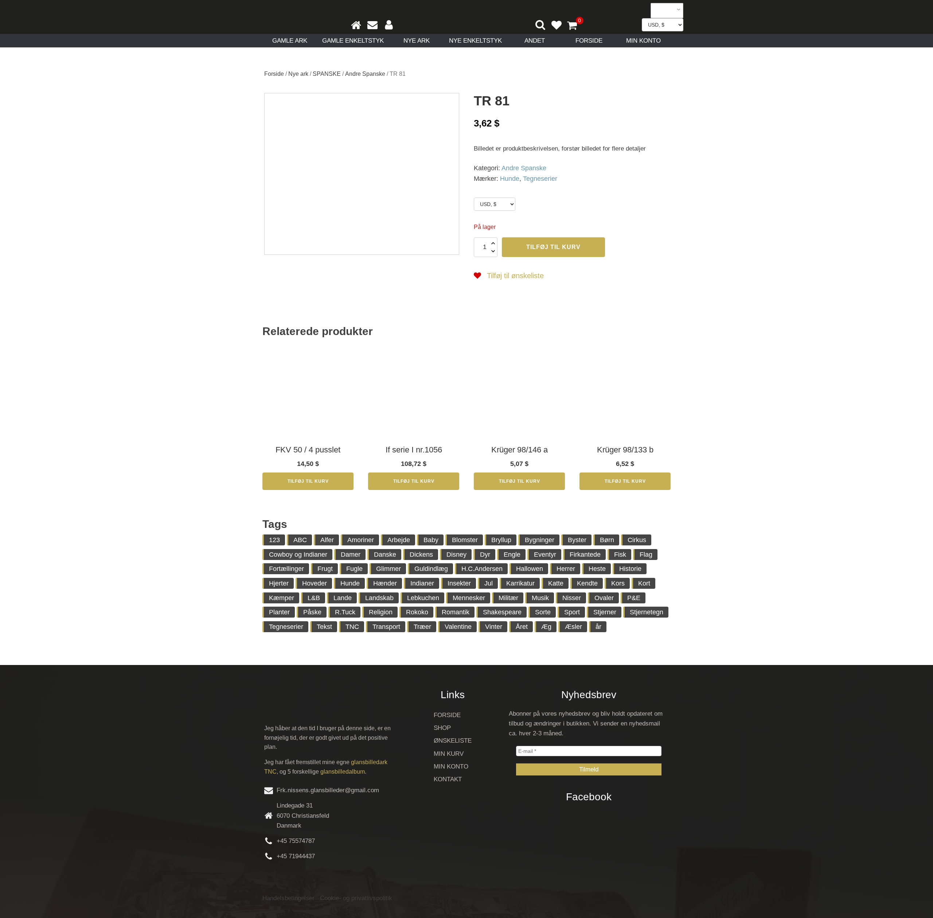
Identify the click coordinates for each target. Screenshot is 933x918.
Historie (630, 568)
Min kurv (449, 753)
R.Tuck (345, 612)
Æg (546, 626)
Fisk (620, 554)
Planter (279, 612)
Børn (607, 540)
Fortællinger (286, 568)
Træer (422, 626)
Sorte (543, 612)
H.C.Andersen (482, 568)
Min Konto (643, 40)
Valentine (458, 626)
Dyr (485, 554)
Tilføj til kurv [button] (308, 481)
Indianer (422, 583)
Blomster (465, 540)
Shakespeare (502, 612)
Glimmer (388, 568)
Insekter (459, 583)
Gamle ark (289, 40)
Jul (488, 583)
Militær (508, 598)
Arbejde (398, 540)
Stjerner (604, 612)
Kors (618, 583)
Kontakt (448, 779)
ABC (300, 540)
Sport (572, 612)
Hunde (509, 178)
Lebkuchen (423, 598)
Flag (646, 554)
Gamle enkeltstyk (353, 40)
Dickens (421, 554)
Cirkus (637, 540)
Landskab (379, 598)
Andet (534, 40)
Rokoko (417, 612)
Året (522, 626)
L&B (314, 598)
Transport (386, 626)
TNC (352, 626)
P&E (633, 598)
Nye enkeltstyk (475, 40)
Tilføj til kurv (553, 247)
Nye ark (416, 40)
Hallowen (529, 568)
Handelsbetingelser (288, 898)
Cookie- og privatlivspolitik (356, 898)
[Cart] (575, 26)
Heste (597, 568)
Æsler (573, 626)
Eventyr (545, 554)
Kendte (587, 583)
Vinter (493, 626)
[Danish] (664, 10)
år (598, 626)
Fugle (354, 568)
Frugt (325, 568)
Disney (456, 554)
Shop (442, 727)
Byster (577, 540)
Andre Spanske (365, 74)
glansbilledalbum (342, 772)
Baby (430, 540)
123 (274, 540)
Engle (512, 554)
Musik (540, 598)
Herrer (566, 568)
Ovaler (604, 598)
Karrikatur (520, 583)
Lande (342, 598)
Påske (312, 612)
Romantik (455, 612)
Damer (350, 554)
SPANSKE (327, 74)
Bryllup (501, 540)
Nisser (571, 598)
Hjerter (279, 583)
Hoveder (314, 583)
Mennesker (469, 598)
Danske (385, 554)
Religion (381, 612)
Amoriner (360, 540)
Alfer (327, 540)
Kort (644, 583)
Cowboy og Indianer (298, 554)
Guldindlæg (431, 568)
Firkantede (585, 554)
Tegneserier (540, 178)
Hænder (385, 583)
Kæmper (281, 598)
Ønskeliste (453, 740)
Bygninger (539, 540)
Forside (588, 40)
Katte (555, 583)
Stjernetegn (646, 612)
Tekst (324, 626)
